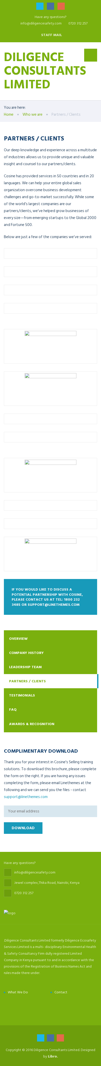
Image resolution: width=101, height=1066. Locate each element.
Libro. (53, 1056)
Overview (18, 639)
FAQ (13, 709)
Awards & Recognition (31, 724)
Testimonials (22, 695)
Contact (60, 992)
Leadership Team (25, 667)
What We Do (18, 992)
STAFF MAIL (51, 35)
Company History (26, 653)
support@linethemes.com (26, 797)
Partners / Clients (27, 681)
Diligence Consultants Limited (45, 70)
